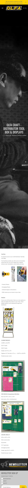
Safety (5, 483)
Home (3, 135)
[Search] (25, 8)
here (5, 258)
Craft (5, 481)
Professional (7, 478)
